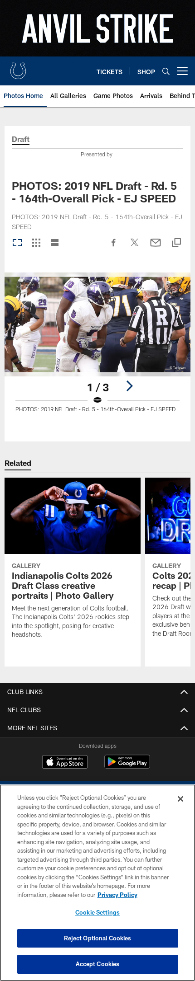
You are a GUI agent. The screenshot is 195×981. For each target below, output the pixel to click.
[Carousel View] (17, 243)
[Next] (129, 385)
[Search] (166, 71)
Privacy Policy (117, 894)
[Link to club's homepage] (18, 67)
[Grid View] (36, 243)
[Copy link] (176, 243)
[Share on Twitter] (134, 247)
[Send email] (155, 247)
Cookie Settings (97, 912)
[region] (97, 882)
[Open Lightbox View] (97, 348)
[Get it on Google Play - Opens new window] (127, 766)
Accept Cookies (98, 963)
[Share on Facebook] (114, 247)
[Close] (180, 799)
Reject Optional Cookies (98, 938)
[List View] (55, 243)
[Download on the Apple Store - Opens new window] (64, 762)
